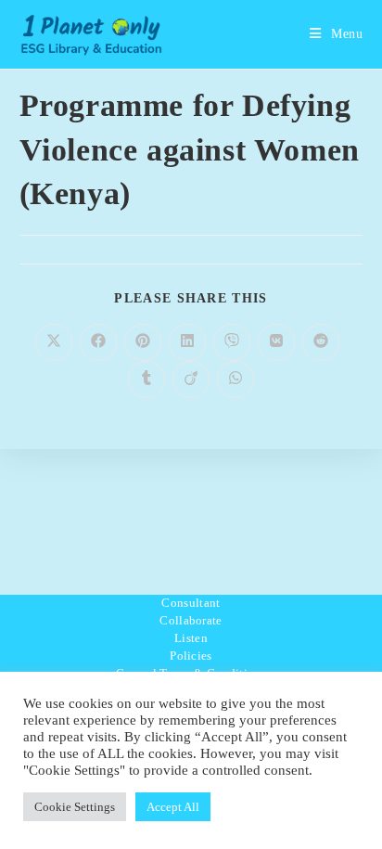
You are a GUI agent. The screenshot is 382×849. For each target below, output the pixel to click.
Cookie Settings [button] (74, 807)
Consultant (190, 603)
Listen (191, 638)
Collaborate (190, 620)
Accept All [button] (172, 807)
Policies (190, 655)
